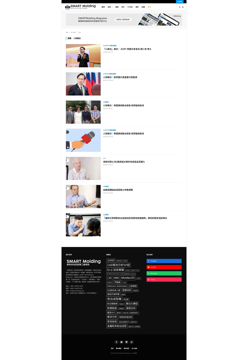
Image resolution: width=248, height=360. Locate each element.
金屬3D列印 (134, 322)
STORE (130, 7)
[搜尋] (183, 7)
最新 (103, 7)
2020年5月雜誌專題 (109, 74)
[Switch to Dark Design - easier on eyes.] (180, 7)
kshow (133, 274)
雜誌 (117, 7)
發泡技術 (112, 321)
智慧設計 (121, 308)
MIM (116, 277)
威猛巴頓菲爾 (113, 294)
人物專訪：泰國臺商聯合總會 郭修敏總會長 (123, 105)
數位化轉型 (132, 303)
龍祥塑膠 (137, 326)
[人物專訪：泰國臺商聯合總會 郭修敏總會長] (83, 112)
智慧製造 (112, 308)
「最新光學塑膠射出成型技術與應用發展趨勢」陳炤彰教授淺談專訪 (135, 218)
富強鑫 (123, 294)
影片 (123, 7)
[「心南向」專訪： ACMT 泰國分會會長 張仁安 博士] (83, 55)
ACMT (135, 353)
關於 (137, 7)
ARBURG (119, 261)
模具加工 (119, 313)
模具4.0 (111, 312)
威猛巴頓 (136, 290)
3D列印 (110, 260)
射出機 (126, 299)
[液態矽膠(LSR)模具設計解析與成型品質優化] (83, 168)
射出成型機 (114, 299)
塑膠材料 (126, 290)
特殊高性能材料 (125, 317)
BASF (125, 261)
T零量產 (117, 282)
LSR (104, 158)
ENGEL (128, 270)
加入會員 (134, 348)
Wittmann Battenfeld (117, 286)
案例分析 (131, 308)
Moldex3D (128, 277)
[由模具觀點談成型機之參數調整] (83, 196)
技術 (109, 7)
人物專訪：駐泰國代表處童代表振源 (120, 77)
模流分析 (112, 316)
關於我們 (126, 348)
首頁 (112, 348)
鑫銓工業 (131, 326)
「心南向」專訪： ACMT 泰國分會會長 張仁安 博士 (127, 49)
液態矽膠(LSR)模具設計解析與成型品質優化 (124, 161)
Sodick (109, 282)
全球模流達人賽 (113, 290)
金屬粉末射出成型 (117, 326)
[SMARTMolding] (80, 7)
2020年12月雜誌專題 (109, 46)
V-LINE (124, 282)
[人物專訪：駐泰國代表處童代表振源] (83, 84)
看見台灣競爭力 (124, 322)
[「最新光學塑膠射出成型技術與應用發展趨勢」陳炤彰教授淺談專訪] (83, 224)
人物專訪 (106, 102)
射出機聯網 (112, 304)
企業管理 (132, 286)
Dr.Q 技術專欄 (115, 270)
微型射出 (122, 304)
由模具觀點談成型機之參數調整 (118, 189)
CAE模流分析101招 (118, 265)
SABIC (138, 278)
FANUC (133, 270)
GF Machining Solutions (113, 274)
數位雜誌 (118, 348)
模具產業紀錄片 (134, 313)
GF (138, 270)
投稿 (143, 7)
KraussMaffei (126, 274)
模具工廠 (126, 313)
